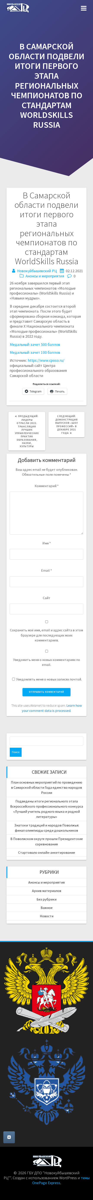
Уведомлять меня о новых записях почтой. (49, 679)
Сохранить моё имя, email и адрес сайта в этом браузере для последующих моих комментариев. (46, 635)
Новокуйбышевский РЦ (37, 270)
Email (46, 570)
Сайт (46, 598)
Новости (46, 916)
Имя (46, 543)
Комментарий (47, 486)
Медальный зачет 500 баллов (35, 344)
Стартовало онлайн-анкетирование (46, 852)
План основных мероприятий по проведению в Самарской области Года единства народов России (46, 787)
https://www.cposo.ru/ (46, 360)
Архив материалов (46, 891)
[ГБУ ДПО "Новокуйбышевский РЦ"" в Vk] (9, 1137)
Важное (47, 907)
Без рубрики (46, 899)
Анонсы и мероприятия (45, 275)
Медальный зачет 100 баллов (35, 352)
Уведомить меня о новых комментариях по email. (46, 662)
